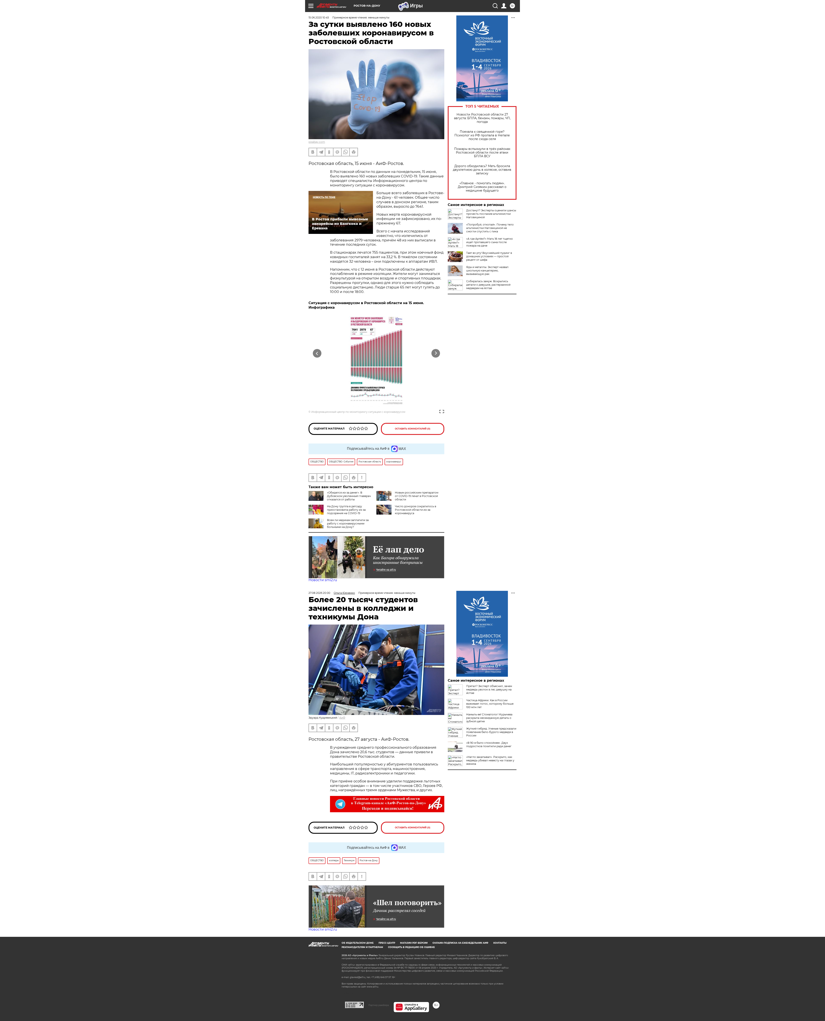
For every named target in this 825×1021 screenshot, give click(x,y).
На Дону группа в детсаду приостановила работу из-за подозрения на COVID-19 (346, 510)
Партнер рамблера (378, 1005)
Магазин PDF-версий (414, 943)
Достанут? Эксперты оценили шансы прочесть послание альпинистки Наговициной (491, 214)
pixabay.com (317, 141)
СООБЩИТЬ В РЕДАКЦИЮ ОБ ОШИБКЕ (411, 947)
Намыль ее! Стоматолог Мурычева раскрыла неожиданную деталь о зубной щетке (489, 718)
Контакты (499, 943)
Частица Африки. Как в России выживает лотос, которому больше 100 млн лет (489, 704)
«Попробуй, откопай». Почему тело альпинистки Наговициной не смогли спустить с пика (490, 228)
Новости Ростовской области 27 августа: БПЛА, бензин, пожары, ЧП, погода (482, 118)
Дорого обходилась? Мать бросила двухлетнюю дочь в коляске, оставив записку (482, 169)
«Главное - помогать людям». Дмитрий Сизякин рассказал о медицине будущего (482, 186)
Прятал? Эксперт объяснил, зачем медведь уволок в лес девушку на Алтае (489, 689)
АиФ (342, 717)
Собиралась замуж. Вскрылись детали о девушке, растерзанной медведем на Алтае (488, 285)
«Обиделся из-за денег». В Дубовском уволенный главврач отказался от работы (349, 496)
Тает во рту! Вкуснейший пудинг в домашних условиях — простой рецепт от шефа (489, 256)
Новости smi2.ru (323, 580)
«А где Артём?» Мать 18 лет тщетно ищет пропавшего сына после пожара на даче (489, 242)
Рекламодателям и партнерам (362, 947)
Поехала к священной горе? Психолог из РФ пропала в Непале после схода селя (482, 135)
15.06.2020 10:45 (319, 17)
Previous (317, 353)
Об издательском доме (358, 943)
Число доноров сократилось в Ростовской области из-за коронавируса (415, 510)
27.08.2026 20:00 (319, 592)
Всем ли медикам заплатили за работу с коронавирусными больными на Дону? (348, 523)
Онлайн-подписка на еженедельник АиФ (460, 943)
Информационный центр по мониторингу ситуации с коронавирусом (358, 411)
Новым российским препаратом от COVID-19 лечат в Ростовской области (416, 496)
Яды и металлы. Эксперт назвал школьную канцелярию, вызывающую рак (487, 270)
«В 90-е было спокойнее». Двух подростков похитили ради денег (489, 744)
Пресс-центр (387, 943)
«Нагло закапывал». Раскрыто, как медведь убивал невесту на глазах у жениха (490, 760)
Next (436, 353)
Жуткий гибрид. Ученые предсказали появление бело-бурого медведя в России (491, 732)
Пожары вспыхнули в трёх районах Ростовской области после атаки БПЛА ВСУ (482, 152)
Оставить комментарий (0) (412, 428)
